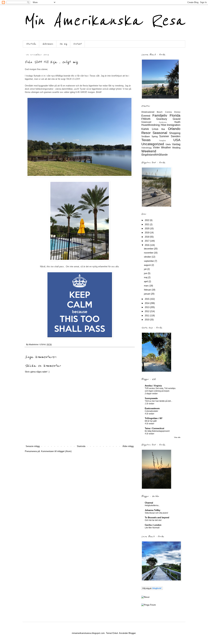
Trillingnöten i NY (153, 418)
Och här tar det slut (153, 520)
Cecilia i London (153, 525)
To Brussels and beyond (157, 517)
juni (146, 273)
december (149, 248)
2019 (147, 232)
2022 (147, 220)
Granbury (161, 119)
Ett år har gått (150, 421)
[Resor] (145, 597)
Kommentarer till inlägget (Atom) (56, 451)
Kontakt (77, 43)
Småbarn (145, 136)
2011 (147, 315)
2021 (147, 224)
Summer (164, 136)
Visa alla (177, 437)
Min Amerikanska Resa (104, 20)
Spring (155, 136)
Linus (155, 129)
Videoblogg (146, 148)
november (149, 252)
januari (147, 294)
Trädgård (162, 140)
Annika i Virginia (153, 385)
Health (177, 122)
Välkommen (47, 43)
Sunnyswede (151, 398)
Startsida (31, 43)
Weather (166, 147)
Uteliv (168, 144)
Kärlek (145, 129)
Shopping (174, 133)
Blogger (132, 633)
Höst (163, 125)
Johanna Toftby (152, 510)
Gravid (176, 119)
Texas (146, 140)
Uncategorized (152, 144)
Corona (168, 112)
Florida (175, 115)
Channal (149, 503)
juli (145, 269)
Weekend (148, 151)
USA (176, 140)
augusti (147, 265)
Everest (145, 115)
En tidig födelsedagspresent (157, 431)
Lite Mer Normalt (152, 528)
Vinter (156, 147)
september (149, 261)
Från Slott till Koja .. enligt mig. (51, 62)
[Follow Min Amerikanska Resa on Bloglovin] (152, 589)
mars (146, 285)
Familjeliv (159, 115)
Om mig (63, 43)
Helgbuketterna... (152, 505)
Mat (163, 129)
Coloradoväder (151, 411)
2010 (147, 319)
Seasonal (160, 133)
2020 (147, 228)
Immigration (173, 125)
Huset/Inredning (150, 125)
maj (146, 277)
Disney (177, 112)
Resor (146, 133)
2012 (147, 311)
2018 (147, 237)
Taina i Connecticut (154, 428)
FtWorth (145, 119)
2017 (147, 241)
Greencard (146, 122)
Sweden (175, 136)
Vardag (176, 144)
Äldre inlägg (128, 446)
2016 (147, 245)
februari (148, 290)
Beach (159, 112)
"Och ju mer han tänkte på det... (158, 401)
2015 (147, 299)
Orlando (174, 129)
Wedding (176, 147)
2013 (147, 307)
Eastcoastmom (152, 408)
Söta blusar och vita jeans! (156, 513)
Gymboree (163, 122)
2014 (147, 303)
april (146, 281)
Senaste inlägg (33, 446)
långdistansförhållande (154, 154)
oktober (148, 257)
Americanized (147, 112)
